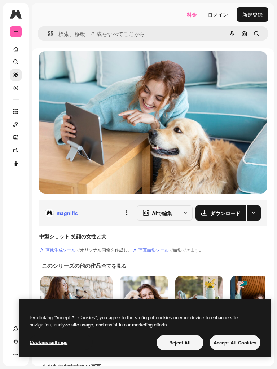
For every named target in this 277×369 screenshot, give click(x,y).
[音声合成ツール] (16, 163)
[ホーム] (16, 49)
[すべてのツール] (16, 111)
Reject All (180, 342)
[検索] (16, 62)
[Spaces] (16, 124)
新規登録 (252, 14)
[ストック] (16, 75)
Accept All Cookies (235, 342)
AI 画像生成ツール (58, 249)
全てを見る (114, 265)
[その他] (16, 354)
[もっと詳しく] (16, 88)
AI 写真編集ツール (151, 249)
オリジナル (88, 64)
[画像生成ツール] (16, 137)
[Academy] (16, 341)
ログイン (218, 14)
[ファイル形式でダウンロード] (253, 213)
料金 (192, 14)
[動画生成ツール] (16, 150)
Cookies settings (48, 342)
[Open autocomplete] (48, 33)
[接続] (16, 328)
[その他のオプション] (126, 213)
